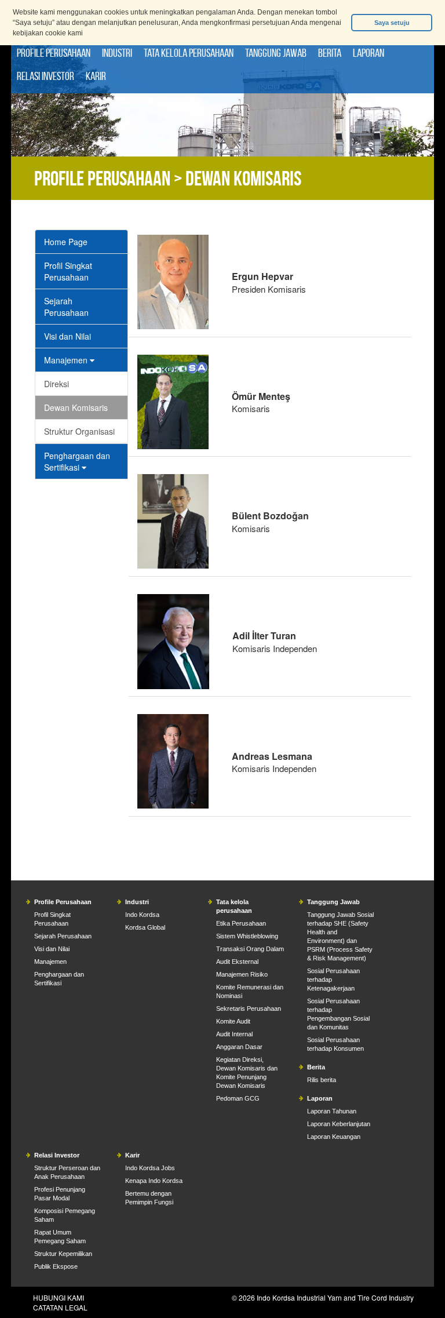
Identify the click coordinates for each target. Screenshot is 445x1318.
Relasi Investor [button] (45, 76)
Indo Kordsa (142, 914)
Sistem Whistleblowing (247, 936)
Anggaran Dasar (239, 1046)
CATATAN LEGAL (60, 1307)
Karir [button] (96, 76)
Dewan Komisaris (76, 407)
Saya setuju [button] (392, 22)
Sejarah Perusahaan (66, 306)
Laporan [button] (368, 52)
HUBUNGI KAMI (58, 1297)
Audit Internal (234, 1034)
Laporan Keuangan (333, 1136)
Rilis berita (321, 1079)
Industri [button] (117, 52)
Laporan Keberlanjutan (338, 1123)
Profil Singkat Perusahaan (68, 271)
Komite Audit (233, 1021)
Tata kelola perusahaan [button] (189, 52)
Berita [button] (329, 52)
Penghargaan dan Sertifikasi (77, 461)
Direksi (56, 383)
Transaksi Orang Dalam (250, 948)
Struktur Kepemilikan (63, 1253)
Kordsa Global (145, 927)
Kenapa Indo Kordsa (154, 1180)
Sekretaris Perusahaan (248, 1008)
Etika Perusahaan (241, 923)
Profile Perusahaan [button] (53, 52)
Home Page (65, 241)
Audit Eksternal (237, 961)
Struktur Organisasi (79, 431)
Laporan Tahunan (331, 1111)
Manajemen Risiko (242, 974)
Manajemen (67, 360)
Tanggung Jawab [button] (276, 52)
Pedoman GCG (238, 1098)
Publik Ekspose (56, 1266)
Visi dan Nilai (67, 336)
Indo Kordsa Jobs (150, 1167)
